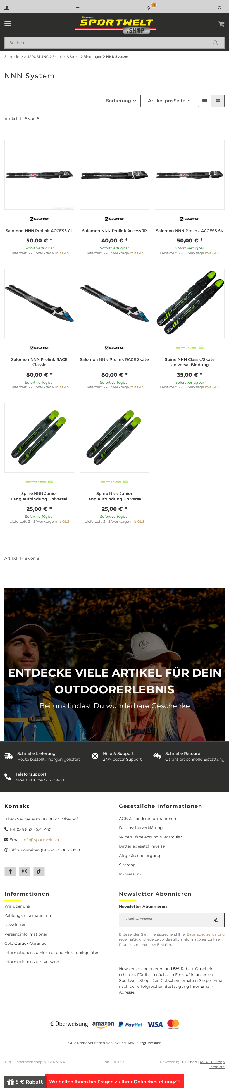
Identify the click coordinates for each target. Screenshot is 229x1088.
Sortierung (118, 100)
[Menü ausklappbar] (7, 23)
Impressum (130, 874)
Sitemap (127, 864)
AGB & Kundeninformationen (147, 818)
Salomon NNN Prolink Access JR (114, 230)
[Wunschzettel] (219, 8)
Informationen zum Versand (31, 961)
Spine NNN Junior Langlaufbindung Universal (39, 496)
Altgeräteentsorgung (139, 855)
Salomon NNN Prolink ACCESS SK (189, 230)
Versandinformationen (26, 934)
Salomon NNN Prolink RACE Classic (39, 362)
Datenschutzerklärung (141, 827)
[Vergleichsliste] (148, 8)
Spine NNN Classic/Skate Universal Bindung (190, 362)
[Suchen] (218, 42)
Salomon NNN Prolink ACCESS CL (39, 230)
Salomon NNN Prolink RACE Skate (114, 359)
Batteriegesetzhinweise (142, 846)
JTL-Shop (189, 1062)
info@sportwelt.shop (43, 839)
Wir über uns (17, 906)
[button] (77, 8)
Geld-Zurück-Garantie (25, 943)
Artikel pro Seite (166, 100)
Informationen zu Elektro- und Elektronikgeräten (51, 952)
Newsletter (15, 924)
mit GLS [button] (62, 253)
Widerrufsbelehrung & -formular (150, 836)
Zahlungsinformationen (27, 915)
